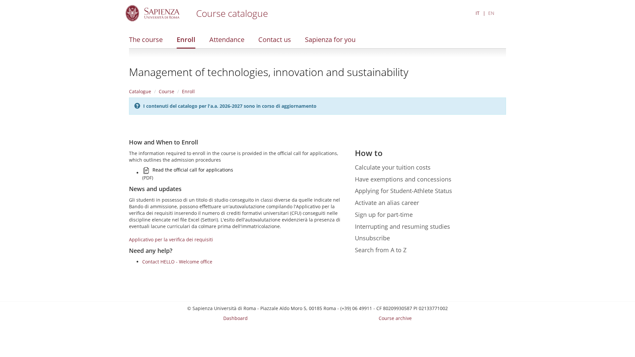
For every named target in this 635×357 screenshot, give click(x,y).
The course (146, 39)
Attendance (226, 39)
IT (478, 13)
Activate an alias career (387, 203)
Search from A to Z (380, 250)
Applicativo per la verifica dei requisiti (171, 239)
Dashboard (235, 318)
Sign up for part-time (384, 214)
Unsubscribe (372, 238)
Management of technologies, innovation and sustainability (268, 72)
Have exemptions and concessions (403, 179)
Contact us (274, 39)
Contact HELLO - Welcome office (177, 261)
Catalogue (140, 91)
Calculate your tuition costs (393, 167)
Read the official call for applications (192, 170)
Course (166, 91)
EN (491, 13)
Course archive (395, 318)
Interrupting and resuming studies (402, 226)
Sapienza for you (330, 39)
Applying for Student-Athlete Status (403, 191)
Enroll (186, 39)
